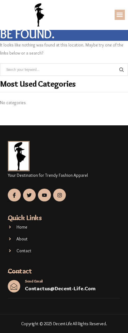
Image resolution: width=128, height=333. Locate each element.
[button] (120, 15)
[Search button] (121, 69)
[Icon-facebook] (14, 195)
